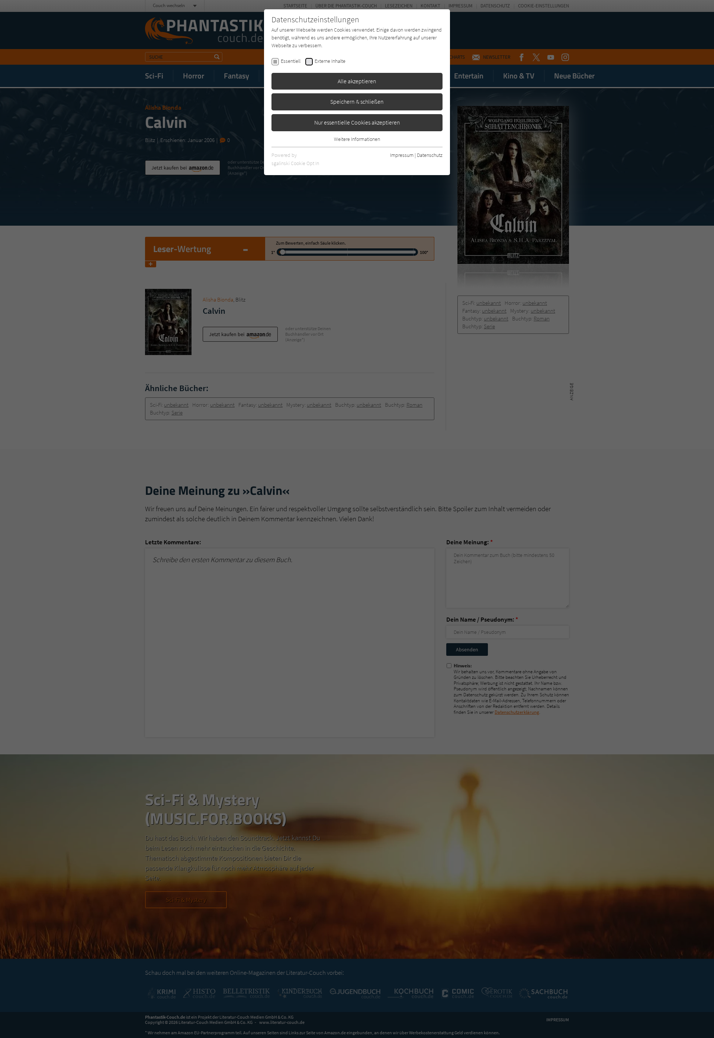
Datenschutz (430, 155)
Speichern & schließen (357, 101)
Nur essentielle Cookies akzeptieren (357, 122)
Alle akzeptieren (357, 81)
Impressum (402, 155)
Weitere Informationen (357, 139)
